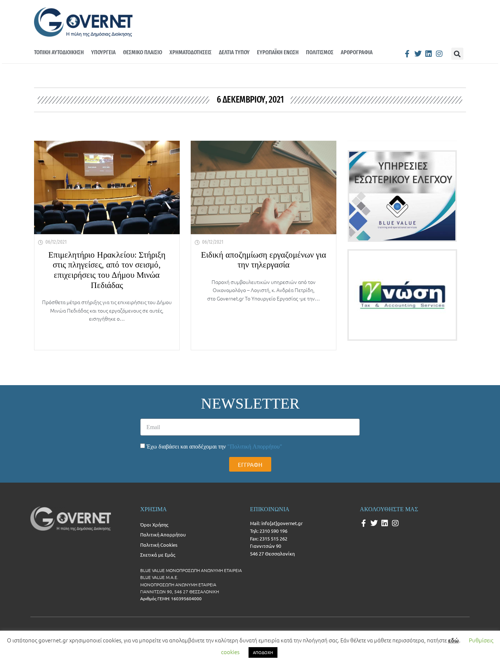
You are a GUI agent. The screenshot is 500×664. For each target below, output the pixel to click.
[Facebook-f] (407, 53)
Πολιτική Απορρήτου (163, 534)
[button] (457, 54)
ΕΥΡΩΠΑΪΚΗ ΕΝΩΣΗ (278, 52)
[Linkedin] (428, 53)
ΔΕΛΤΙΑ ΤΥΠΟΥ (234, 52)
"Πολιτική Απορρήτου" (254, 446)
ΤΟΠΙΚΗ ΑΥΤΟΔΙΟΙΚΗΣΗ (59, 52)
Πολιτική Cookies (159, 545)
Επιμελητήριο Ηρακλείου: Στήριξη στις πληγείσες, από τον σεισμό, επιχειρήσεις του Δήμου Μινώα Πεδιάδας (106, 270)
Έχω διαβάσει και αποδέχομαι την (214, 446)
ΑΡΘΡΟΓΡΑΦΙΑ (357, 52)
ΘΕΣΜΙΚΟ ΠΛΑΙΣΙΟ (142, 52)
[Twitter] (418, 53)
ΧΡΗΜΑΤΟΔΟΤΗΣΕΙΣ (190, 52)
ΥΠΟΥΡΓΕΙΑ (103, 52)
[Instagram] (439, 53)
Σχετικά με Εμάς (157, 555)
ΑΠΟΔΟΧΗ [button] (263, 652)
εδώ (453, 640)
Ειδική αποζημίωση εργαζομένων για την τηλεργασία (263, 260)
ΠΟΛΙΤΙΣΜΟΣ (319, 52)
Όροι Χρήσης (154, 524)
